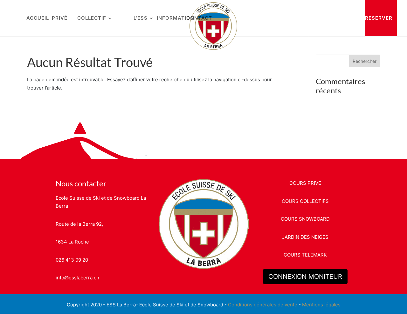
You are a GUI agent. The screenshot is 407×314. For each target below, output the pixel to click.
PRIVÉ (59, 18)
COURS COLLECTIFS (305, 201)
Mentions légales (321, 305)
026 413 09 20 (72, 260)
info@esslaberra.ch (77, 278)
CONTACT (199, 18)
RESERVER (378, 18)
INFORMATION (175, 18)
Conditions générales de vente (262, 305)
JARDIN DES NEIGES (305, 237)
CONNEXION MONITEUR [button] (305, 276)
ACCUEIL (37, 18)
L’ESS (141, 18)
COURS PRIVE (305, 183)
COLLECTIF (91, 18)
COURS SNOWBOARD (305, 219)
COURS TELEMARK (305, 255)
